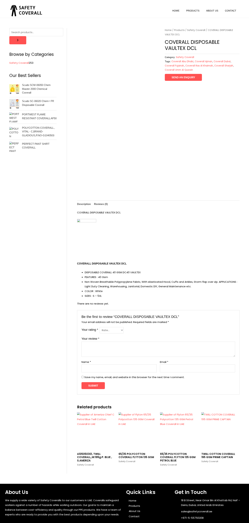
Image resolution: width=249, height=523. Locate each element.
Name (86, 362)
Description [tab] (84, 204)
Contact (230, 10)
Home (175, 10)
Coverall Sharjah (223, 65)
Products (192, 10)
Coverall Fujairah (174, 65)
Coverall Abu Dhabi (182, 61)
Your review (90, 338)
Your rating (89, 329)
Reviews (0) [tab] (101, 204)
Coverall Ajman (203, 61)
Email (164, 362)
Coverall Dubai (222, 61)
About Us (212, 10)
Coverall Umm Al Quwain (179, 70)
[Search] (17, 40)
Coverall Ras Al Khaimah (199, 65)
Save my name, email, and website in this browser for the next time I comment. (134, 377)
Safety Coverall (196, 30)
